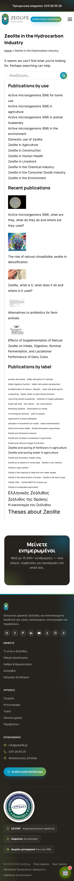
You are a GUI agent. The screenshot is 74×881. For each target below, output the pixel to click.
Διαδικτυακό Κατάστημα (27, 771)
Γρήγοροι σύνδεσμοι (16, 677)
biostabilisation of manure (19, 389)
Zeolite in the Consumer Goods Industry (37, 172)
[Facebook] (15, 633)
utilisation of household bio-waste (23, 423)
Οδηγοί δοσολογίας (16, 657)
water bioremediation (49, 423)
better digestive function (19, 384)
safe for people (38, 414)
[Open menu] (70, 19)
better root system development (46, 384)
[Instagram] (55, 633)
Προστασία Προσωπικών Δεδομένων (25, 869)
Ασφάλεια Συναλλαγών (18, 875)
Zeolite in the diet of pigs (54, 477)
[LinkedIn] (31, 633)
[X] (7, 633)
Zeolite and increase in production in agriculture (29, 438)
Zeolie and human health (19, 428)
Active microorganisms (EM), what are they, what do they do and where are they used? (35, 220)
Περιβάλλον (11, 724)
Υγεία (7, 711)
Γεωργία (9, 698)
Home (8, 50)
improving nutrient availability (21, 399)
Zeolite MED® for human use (34, 482)
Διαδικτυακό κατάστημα (46, 19)
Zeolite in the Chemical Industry (31, 167)
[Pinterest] (23, 633)
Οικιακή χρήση (13, 717)
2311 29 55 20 (17, 751)
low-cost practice (44, 404)
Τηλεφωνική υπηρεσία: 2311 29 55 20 (37, 6)
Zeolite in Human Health (25, 156)
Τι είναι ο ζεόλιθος (15, 651)
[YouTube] (39, 633)
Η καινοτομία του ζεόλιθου (29, 505)
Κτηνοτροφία (12, 704)
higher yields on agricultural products (37, 394)
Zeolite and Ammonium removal (22, 433)
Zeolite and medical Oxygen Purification (26, 443)
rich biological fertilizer (18, 414)
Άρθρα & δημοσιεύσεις (18, 664)
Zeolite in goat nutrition (18, 468)
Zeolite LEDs (13, 482)
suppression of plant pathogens (22, 419)
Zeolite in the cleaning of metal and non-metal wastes (32, 472)
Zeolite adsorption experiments (46, 428)
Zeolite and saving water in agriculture (33, 452)
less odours (29, 404)
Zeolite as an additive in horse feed (24, 463)
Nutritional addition (16, 409)
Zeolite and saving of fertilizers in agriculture (37, 447)
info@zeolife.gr (18, 745)
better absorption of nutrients (40, 379)
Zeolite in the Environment (27, 178)
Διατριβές (10, 670)
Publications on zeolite (37, 409)
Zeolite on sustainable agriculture (23, 487)
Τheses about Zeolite (34, 512)
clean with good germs (52, 389)
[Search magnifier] (63, 75)
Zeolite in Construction (24, 150)
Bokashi (36, 389)
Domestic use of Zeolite (25, 139)
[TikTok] (63, 633)
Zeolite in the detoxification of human (24, 477)
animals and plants (16, 379)
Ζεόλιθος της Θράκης (28, 499)
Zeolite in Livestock (22, 161)
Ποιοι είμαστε (41, 864)
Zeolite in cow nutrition (52, 463)
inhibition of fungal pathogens (50, 399)
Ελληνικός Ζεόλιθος (28, 492)
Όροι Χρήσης (59, 864)
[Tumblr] (47, 633)
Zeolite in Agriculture (23, 145)
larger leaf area (15, 404)
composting (13, 394)
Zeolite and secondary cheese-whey (24, 458)
